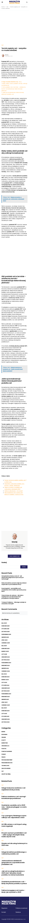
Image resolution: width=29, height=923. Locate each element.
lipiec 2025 (4, 640)
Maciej (6, 54)
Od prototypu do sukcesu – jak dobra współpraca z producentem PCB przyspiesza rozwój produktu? (12, 597)
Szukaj (4, 562)
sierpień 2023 (5, 699)
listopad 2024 (5, 660)
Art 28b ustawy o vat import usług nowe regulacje (13, 825)
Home (3, 7)
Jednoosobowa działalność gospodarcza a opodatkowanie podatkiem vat (13, 862)
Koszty (3, 740)
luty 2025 (4, 654)
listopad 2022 (5, 722)
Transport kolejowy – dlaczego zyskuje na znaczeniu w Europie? (13, 602)
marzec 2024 (5, 679)
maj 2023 (4, 708)
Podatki (3, 748)
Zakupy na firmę (5, 774)
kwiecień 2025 (5, 648)
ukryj (20, 81)
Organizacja (5, 746)
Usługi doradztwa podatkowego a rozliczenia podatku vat (13, 853)
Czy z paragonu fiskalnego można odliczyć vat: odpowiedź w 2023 (13, 817)
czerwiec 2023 (5, 705)
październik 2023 (6, 694)
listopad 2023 (5, 691)
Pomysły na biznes (6, 751)
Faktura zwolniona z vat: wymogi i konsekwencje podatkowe (13, 797)
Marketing (4, 743)
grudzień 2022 (5, 719)
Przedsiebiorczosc (6, 762)
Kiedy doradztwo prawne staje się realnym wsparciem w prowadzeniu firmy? (14, 583)
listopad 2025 (5, 631)
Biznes (3, 731)
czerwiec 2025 (5, 643)
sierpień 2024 (5, 668)
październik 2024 (6, 662)
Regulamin (4, 908)
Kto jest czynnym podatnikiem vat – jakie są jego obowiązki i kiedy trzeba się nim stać (14, 835)
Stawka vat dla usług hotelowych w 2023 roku (14, 844)
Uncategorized (5, 768)
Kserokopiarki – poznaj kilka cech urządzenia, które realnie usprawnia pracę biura (13, 590)
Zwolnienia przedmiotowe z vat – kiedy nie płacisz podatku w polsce (14, 883)
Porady (3, 754)
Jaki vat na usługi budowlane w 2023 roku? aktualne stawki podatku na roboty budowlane (12, 873)
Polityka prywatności (21, 908)
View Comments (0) (14, 556)
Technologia (5, 765)
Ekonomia (4, 734)
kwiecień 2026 (5, 626)
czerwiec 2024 (5, 671)
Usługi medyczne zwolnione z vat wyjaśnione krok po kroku (13, 789)
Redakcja (18, 912)
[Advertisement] (14, 27)
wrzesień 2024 (5, 665)
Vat (7, 7)
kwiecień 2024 (5, 677)
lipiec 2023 (4, 702)
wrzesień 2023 (5, 696)
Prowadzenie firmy (6, 760)
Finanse (3, 737)
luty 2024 (4, 682)
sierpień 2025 (5, 637)
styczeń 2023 (5, 716)
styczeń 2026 (5, 628)
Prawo (3, 757)
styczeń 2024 (5, 685)
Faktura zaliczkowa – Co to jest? (13, 491)
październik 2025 (6, 634)
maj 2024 (4, 674)
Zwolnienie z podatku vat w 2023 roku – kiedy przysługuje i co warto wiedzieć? (14, 807)
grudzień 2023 (5, 688)
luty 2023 (4, 713)
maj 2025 (4, 645)
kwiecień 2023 (5, 710)
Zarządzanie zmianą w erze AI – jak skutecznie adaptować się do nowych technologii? (12, 577)
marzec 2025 (5, 651)
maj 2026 (4, 623)
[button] (2, 2)
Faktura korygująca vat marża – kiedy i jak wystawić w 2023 (13, 891)
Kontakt (3, 912)
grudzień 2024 (5, 657)
